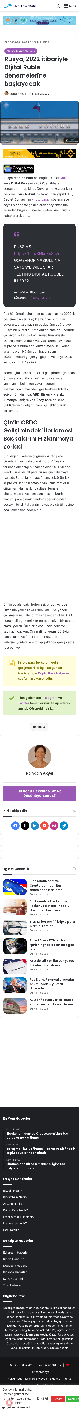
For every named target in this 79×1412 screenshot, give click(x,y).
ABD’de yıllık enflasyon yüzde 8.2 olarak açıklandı (52, 963)
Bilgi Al (42, 1398)
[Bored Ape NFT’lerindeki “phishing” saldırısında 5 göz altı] (15, 946)
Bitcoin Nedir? (12, 1190)
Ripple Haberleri (13, 1259)
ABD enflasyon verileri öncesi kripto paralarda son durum (52, 1002)
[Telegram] (39, 20)
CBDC (64, 178)
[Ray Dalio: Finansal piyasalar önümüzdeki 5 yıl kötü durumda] (15, 985)
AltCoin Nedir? (12, 1203)
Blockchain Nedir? (15, 1197)
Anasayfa (13, 42)
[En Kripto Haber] (20, 5)
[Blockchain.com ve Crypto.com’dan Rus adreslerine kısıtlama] (15, 887)
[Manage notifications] (9, 1402)
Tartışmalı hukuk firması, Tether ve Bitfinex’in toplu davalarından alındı (49, 905)
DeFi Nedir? (11, 1230)
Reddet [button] (58, 1399)
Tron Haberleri (12, 1285)
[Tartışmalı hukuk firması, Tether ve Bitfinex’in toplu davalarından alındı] (15, 907)
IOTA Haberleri (13, 1278)
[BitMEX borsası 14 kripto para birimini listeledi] (15, 927)
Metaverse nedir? (15, 1223)
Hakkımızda (15, 1378)
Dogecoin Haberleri (16, 1265)
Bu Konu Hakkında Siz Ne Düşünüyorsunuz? (39, 793)
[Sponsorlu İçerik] (39, 153)
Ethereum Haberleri (16, 1252)
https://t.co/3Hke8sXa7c (37, 253)
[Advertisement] (39, 559)
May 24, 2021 (43, 298)
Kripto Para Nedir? (15, 1210)
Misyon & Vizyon (36, 1378)
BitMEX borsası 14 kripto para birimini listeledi (52, 924)
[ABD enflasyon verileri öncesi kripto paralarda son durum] (15, 1006)
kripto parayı (41, 199)
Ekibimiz (55, 1378)
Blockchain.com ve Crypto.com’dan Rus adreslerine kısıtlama (46, 885)
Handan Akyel (18, 93)
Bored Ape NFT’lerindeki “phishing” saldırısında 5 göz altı (52, 944)
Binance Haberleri (15, 1272)
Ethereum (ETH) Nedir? (18, 1216)
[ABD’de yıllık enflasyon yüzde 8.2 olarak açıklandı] (15, 966)
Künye (67, 1378)
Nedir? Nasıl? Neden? (36, 42)
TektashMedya (39, 1372)
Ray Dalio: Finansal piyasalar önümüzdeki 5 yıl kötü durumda (52, 983)
